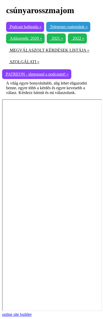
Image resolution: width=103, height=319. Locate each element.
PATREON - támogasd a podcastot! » (37, 74)
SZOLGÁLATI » (24, 62)
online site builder (17, 314)
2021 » (56, 38)
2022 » (77, 38)
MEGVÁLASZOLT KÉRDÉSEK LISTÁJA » (49, 50)
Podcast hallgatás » (25, 26)
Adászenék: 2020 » (25, 38)
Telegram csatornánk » (68, 26)
